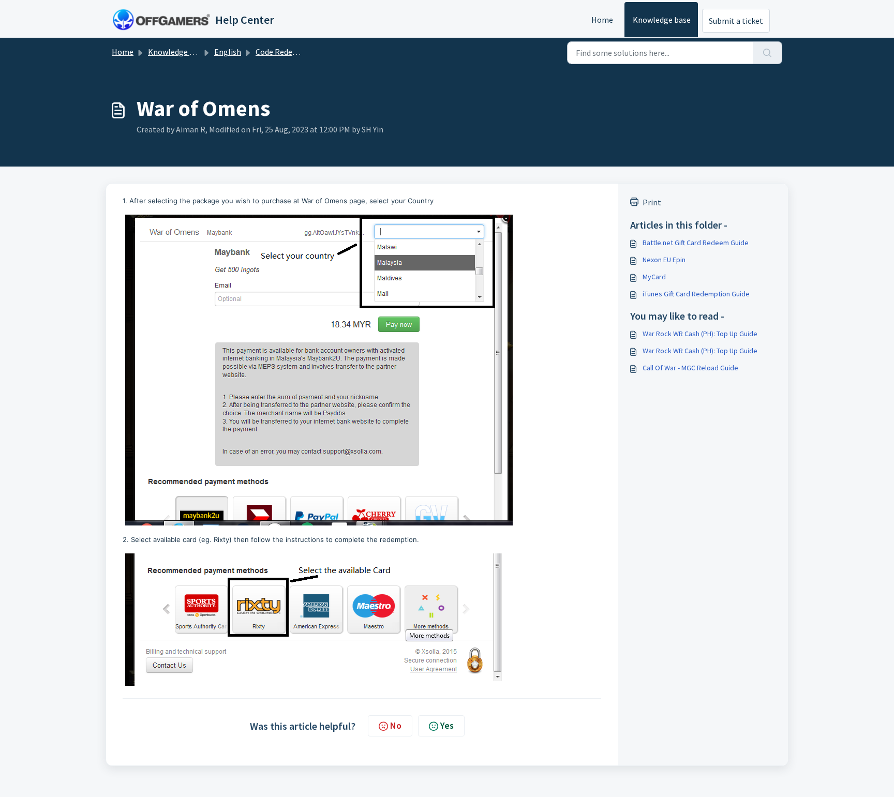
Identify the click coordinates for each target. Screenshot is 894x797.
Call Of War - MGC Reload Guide (690, 367)
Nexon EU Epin (664, 259)
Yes (447, 725)
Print (652, 202)
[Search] (767, 52)
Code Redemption (287, 52)
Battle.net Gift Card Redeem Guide (696, 242)
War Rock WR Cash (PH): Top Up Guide (700, 333)
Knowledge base (662, 19)
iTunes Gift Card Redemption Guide (696, 293)
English (227, 52)
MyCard (654, 276)
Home (602, 19)
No (395, 725)
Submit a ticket (736, 21)
